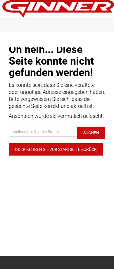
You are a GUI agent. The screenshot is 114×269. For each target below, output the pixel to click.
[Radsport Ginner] (58, 9)
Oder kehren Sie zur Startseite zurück (56, 149)
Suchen (91, 132)
